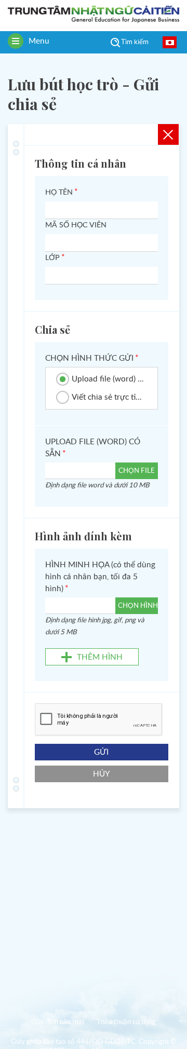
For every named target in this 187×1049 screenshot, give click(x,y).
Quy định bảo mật (58, 1022)
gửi (101, 752)
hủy (101, 774)
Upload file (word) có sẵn (108, 379)
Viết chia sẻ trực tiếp (108, 397)
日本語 (170, 42)
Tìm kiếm (135, 42)
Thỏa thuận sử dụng (126, 1022)
